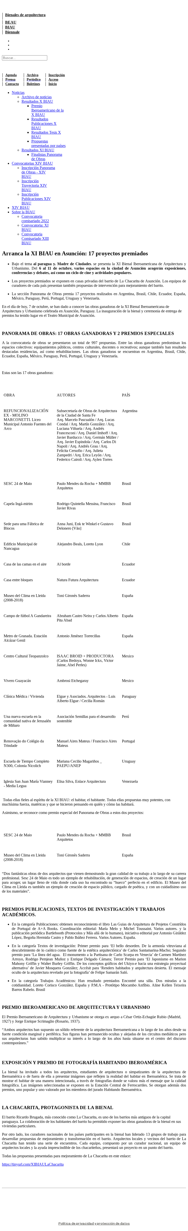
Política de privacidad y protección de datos (94, 1223)
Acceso (53, 79)
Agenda (11, 75)
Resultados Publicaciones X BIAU (44, 123)
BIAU (10, 27)
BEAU (10, 22)
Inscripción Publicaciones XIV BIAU (36, 198)
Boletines (33, 84)
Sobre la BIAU (23, 212)
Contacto (12, 84)
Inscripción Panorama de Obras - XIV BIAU (38, 172)
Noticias (18, 92)
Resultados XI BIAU (38, 150)
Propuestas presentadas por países (48, 143)
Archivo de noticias (37, 97)
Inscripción (56, 75)
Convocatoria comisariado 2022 (35, 218)
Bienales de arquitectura (25, 15)
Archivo (32, 75)
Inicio (52, 84)
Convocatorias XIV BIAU (32, 163)
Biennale (12, 32)
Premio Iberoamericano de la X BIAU (47, 110)
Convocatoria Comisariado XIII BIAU (35, 238)
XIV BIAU (21, 207)
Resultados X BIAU (37, 101)
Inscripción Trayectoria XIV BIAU (34, 185)
